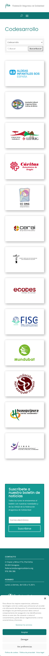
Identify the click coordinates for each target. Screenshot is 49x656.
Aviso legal (40, 652)
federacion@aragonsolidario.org (19, 568)
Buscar (36, 48)
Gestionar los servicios (24, 625)
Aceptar (24, 632)
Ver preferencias (24, 646)
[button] (45, 598)
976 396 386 (10, 571)
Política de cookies (11, 652)
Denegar (24, 639)
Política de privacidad (27, 652)
